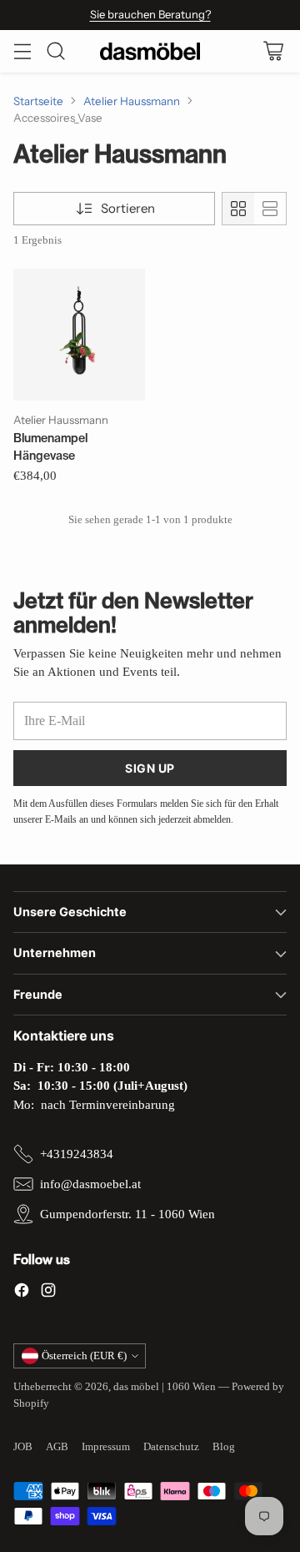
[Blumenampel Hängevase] (79, 335)
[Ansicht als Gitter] (238, 208)
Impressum (106, 1446)
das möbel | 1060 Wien (164, 1386)
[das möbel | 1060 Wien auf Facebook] (22, 1293)
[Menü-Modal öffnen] (22, 51)
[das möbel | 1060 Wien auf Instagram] (48, 1293)
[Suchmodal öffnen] (55, 51)
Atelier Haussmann (131, 101)
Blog (223, 1446)
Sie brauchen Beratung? (150, 14)
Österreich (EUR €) (84, 1355)
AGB (57, 1446)
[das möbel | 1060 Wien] (150, 51)
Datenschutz (171, 1446)
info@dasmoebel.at (90, 1184)
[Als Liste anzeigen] (270, 208)
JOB (22, 1446)
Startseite (38, 101)
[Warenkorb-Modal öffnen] (273, 51)
